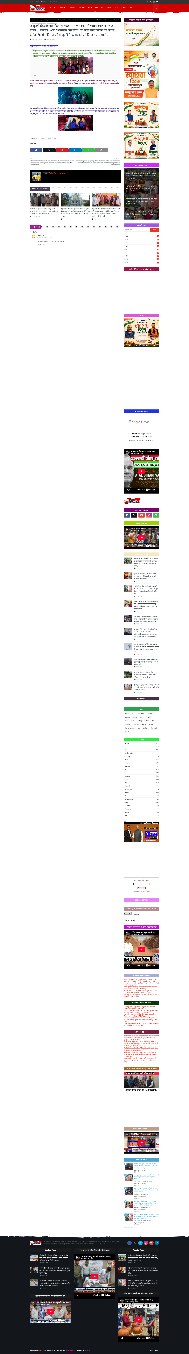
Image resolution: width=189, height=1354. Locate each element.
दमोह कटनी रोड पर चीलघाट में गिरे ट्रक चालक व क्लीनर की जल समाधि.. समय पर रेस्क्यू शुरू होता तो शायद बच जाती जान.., (146, 619)
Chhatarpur (39, 20)
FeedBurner (146, 891)
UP (132, 731)
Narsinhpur (136, 724)
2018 (142, 262)
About (37, 2)
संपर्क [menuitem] (131, 8)
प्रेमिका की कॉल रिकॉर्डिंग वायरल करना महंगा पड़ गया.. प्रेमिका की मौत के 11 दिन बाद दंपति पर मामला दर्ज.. (141, 187)
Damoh (43, 138)
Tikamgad (154, 728)
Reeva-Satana (129, 728)
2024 (142, 243)
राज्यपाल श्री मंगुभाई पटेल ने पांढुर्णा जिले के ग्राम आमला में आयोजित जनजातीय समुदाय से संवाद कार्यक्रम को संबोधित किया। (140, 1060)
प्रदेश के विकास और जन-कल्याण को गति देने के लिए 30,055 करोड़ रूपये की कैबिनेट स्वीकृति (140, 980)
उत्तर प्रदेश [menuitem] (82, 8)
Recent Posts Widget (128, 1227)
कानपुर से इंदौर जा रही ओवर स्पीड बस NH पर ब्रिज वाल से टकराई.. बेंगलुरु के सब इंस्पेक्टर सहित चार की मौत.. (146, 674)
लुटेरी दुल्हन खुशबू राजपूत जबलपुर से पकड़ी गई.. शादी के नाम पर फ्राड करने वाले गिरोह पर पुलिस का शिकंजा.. (146, 687)
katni (147, 721)
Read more (143, 1170)
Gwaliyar (148, 717)
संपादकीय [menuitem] (123, 8)
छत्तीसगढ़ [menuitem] (72, 8)
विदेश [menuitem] (96, 8)
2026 (142, 236)
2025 (142, 239)
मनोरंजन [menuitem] (109, 8)
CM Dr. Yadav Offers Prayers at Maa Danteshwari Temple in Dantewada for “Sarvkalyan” (141, 1011)
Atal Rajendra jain (37, 40)
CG (133, 713)
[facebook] (147, 2)
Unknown (40, 236)
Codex (89, 1350)
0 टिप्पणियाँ (136, 1172)
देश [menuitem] (89, 8)
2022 (142, 249)
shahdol (145, 728)
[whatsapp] (156, 515)
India (49, 138)
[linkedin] (157, 1243)
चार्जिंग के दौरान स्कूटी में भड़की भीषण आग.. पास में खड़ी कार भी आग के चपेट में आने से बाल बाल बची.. (146, 661)
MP (55, 138)
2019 (142, 259)
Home (31, 2)
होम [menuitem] (50, 8)
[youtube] (157, 2)
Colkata (127, 717)
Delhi (141, 717)
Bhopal (127, 713)
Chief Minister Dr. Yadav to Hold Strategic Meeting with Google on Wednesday (141, 1024)
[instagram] (154, 2)
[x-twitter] (150, 2)
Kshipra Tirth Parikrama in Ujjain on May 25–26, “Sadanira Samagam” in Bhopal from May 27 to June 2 (140, 1020)
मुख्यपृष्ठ (33, 20)
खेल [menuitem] (102, 8)
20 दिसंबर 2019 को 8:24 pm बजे (44, 238)
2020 (142, 256)
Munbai (127, 724)
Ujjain (127, 731)
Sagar (138, 728)
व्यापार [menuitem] (116, 8)
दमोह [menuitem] (55, 8)
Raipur (151, 724)
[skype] (140, 1243)
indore (133, 721)
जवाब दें (39, 245)
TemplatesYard (71, 1350)
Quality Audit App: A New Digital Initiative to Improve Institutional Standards (139, 1008)
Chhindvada (150, 713)
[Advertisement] (141, 364)
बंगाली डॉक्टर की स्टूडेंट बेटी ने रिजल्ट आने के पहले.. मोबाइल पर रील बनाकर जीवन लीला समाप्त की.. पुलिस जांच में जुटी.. (54, 1270)
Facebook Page (52, 2)
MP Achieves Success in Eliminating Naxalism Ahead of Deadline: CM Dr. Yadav (140, 1015)
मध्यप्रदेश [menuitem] (62, 8)
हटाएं (43, 245)
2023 (142, 246)
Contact (43, 2)
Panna (144, 724)
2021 (142, 253)
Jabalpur (140, 721)
